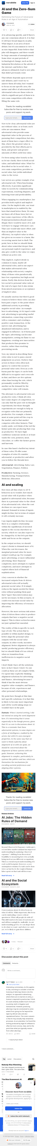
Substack (10, 1144)
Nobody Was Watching (11, 1065)
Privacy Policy (25, 1125)
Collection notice (29, 1136)
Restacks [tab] (15, 963)
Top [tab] (4, 1059)
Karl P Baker (10, 982)
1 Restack (20, 942)
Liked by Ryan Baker (14, 984)
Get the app (26, 1140)
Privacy (17, 1136)
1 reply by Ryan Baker (16, 1040)
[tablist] (10, 963)
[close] (31, 1083)
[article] (18, 1070)
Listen (32, 24)
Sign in (32, 3)
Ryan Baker (10, 23)
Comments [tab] (6, 963)
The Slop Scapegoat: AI (12, 1079)
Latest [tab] (9, 1059)
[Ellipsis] (34, 982)
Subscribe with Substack (19, 1116)
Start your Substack (14, 1140)
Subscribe (25, 3)
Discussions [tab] (17, 1059)
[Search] (33, 1059)
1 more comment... (8, 1049)
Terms (22, 1136)
